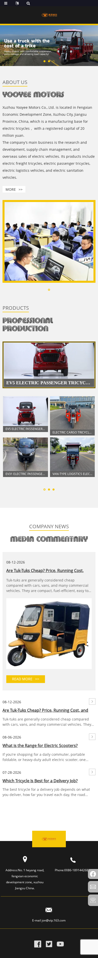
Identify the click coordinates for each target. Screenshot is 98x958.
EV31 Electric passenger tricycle (25, 474)
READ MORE (25, 678)
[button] (44, 61)
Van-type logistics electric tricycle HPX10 (72, 474)
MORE (14, 189)
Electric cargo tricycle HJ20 (72, 432)
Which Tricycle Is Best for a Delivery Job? (40, 781)
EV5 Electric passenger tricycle (25, 429)
